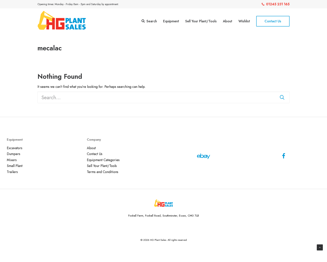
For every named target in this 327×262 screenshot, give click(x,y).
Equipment (171, 21)
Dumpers (13, 153)
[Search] (163, 97)
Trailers (12, 171)
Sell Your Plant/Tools (201, 21)
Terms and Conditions (102, 171)
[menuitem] (276, 4)
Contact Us (94, 153)
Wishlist (244, 21)
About (227, 21)
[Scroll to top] (320, 247)
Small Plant (15, 165)
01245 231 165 (278, 4)
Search (151, 21)
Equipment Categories (103, 160)
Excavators (14, 148)
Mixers (12, 160)
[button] (282, 97)
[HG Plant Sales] (61, 20)
